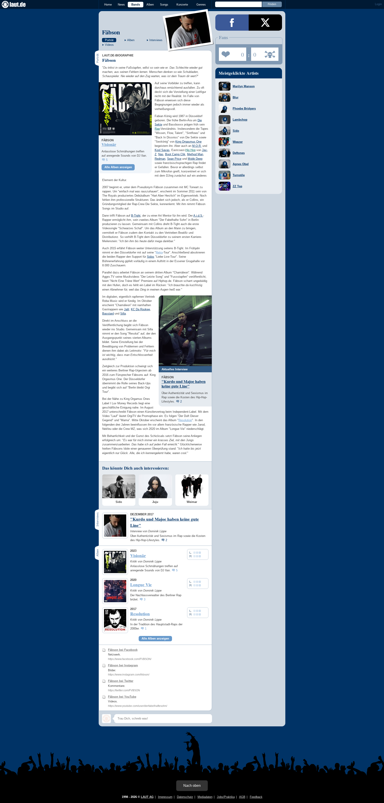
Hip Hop (190, 150)
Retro (159, 252)
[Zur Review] (125, 108)
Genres (201, 4)
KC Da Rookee (140, 309)
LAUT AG (147, 797)
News (121, 4)
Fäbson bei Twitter (120, 681)
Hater (253, 53)
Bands (135, 4)
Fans (231, 53)
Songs (164, 4)
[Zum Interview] (185, 330)
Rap (157, 128)
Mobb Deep (195, 158)
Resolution (185, 420)
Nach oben (192, 785)
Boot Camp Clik (175, 154)
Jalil (126, 309)
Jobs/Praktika (226, 797)
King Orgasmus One (188, 141)
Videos (109, 44)
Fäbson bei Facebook (123, 650)
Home (108, 4)
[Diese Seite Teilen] (232, 22)
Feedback (256, 797)
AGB (242, 797)
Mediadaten (205, 797)
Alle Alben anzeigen (118, 167)
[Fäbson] (188, 48)
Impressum (165, 797)
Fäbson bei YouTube (122, 696)
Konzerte (182, 4)
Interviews (155, 40)
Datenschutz (185, 797)
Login (378, 4)
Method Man (195, 154)
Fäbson (111, 32)
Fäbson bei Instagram (123, 665)
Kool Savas (162, 150)
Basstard (108, 313)
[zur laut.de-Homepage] (18, 4)
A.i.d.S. (198, 215)
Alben (150, 4)
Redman (160, 158)
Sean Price (174, 158)
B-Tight (135, 215)
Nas (160, 154)
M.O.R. (197, 145)
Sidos (150, 256)
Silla (123, 313)
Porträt (109, 40)
